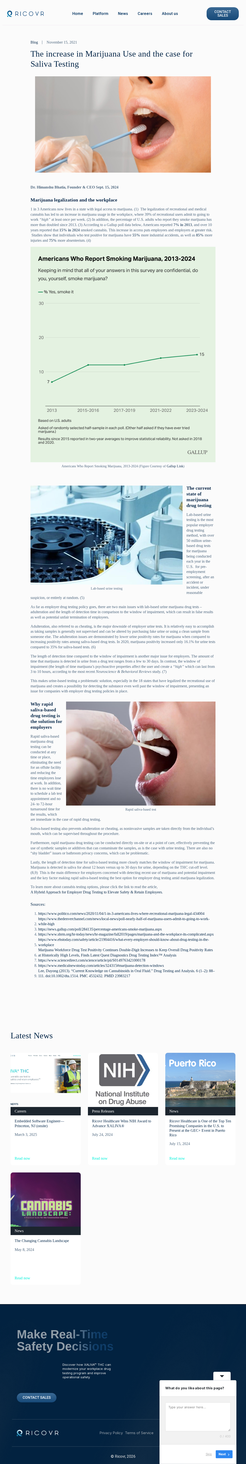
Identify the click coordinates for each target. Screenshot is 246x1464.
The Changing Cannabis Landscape (42, 1241)
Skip (209, 1454)
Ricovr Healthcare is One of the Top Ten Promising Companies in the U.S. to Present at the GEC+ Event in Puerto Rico (200, 1128)
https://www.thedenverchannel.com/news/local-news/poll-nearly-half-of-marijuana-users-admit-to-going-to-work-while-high (123, 921)
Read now (22, 1158)
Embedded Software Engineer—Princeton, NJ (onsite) (39, 1123)
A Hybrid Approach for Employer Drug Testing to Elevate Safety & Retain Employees (96, 892)
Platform (100, 13)
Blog (34, 42)
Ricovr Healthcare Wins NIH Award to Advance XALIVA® (121, 1123)
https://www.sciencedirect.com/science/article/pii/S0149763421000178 (91, 960)
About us (170, 13)
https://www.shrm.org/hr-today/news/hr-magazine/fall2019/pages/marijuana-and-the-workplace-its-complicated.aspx (126, 934)
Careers (145, 13)
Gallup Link (175, 466)
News (123, 13)
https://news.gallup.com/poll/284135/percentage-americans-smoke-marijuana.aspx (100, 929)
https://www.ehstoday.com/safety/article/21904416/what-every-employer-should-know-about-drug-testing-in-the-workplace (123, 942)
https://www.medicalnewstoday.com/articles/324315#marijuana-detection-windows (101, 965)
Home (77, 13)
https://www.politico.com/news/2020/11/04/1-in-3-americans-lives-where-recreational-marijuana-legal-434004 (121, 913)
